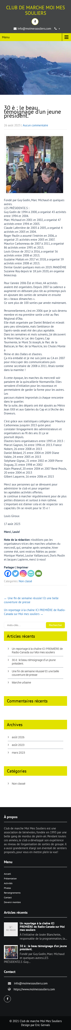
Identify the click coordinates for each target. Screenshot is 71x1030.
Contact (8, 897)
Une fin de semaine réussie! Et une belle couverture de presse (35, 673)
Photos (7, 887)
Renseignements (12, 892)
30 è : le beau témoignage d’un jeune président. (34, 661)
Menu (6, 37)
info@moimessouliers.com (34, 28)
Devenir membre (12, 902)
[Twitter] (15, 573)
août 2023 (18, 744)
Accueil (7, 873)
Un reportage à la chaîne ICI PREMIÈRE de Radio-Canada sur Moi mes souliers (34, 612)
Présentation (10, 878)
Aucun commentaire (35, 125)
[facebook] (35, 21)
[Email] (38, 573)
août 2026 (18, 737)
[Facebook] (7, 573)
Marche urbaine (21, 682)
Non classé (25, 581)
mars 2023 (18, 752)
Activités (8, 883)
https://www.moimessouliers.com (34, 989)
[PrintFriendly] (30, 573)
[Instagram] (23, 573)
